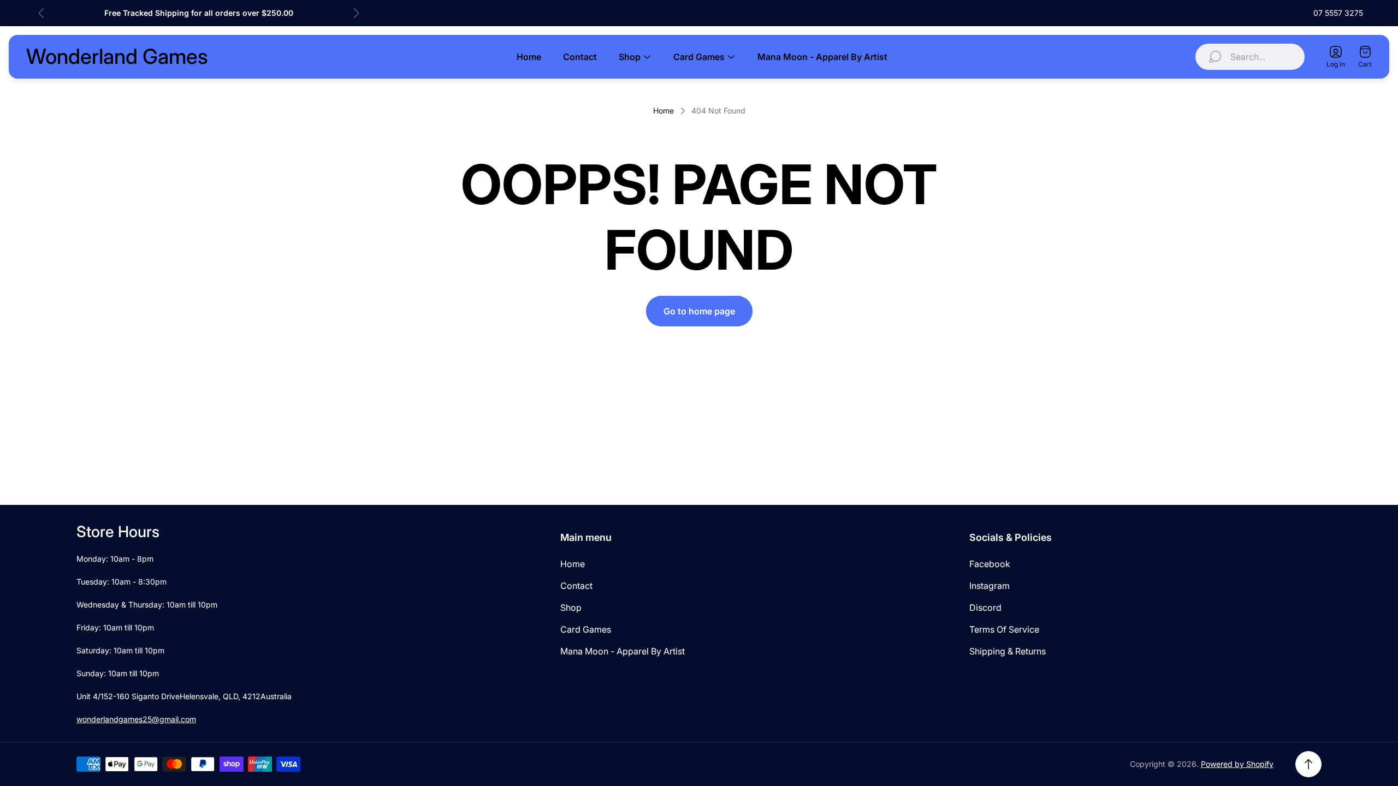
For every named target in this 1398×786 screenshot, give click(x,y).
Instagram (989, 585)
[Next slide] (356, 13)
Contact (576, 585)
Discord (985, 607)
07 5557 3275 (1338, 12)
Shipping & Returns (1007, 651)
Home (663, 110)
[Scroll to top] (1308, 764)
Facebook (989, 563)
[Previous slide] (41, 13)
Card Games (585, 629)
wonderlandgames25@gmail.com (136, 719)
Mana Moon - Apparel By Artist (622, 651)
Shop (571, 607)
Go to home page (699, 311)
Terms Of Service (1004, 629)
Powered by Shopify (1237, 764)
